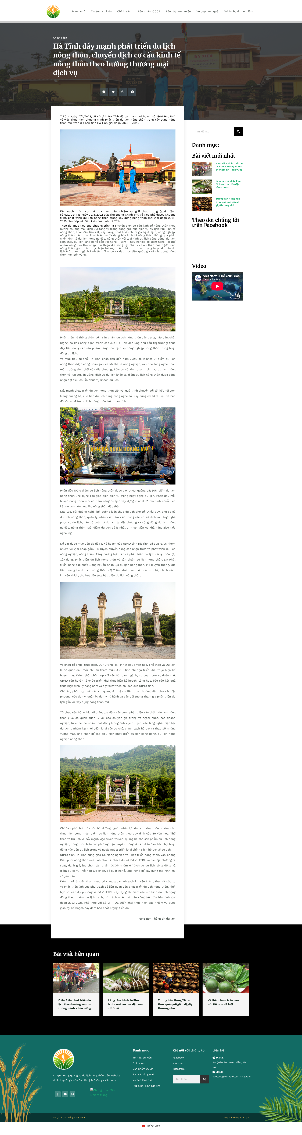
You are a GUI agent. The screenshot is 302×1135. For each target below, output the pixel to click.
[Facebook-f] (58, 1094)
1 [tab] (151, 1020)
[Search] (238, 131)
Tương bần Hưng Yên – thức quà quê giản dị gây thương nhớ (229, 202)
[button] (104, 92)
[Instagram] (72, 1094)
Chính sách (60, 37)
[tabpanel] (76, 989)
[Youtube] (65, 1094)
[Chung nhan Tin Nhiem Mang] (106, 1092)
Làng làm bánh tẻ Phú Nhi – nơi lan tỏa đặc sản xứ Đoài (228, 184)
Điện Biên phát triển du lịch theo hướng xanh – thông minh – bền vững (229, 166)
